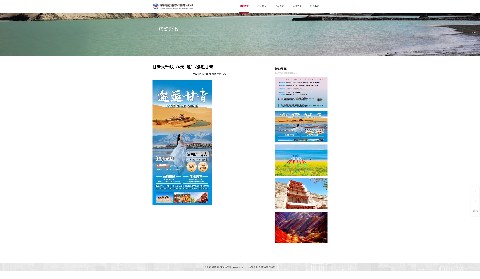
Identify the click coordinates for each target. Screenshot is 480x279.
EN (475, 201)
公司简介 (261, 6)
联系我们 (314, 6)
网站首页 (244, 6)
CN (475, 191)
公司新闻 (279, 6)
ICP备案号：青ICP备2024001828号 (262, 267)
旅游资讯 (297, 6)
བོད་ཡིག (475, 211)
